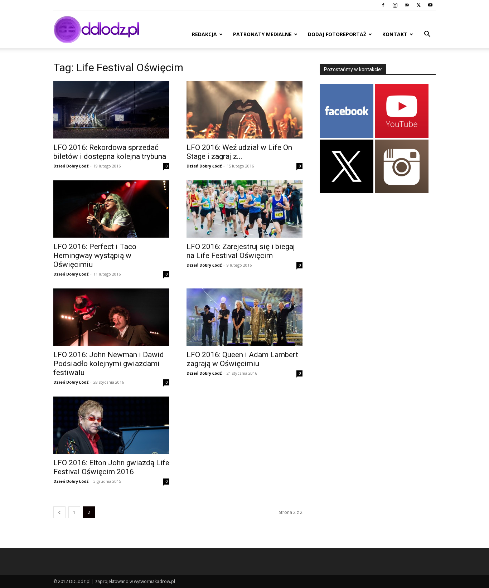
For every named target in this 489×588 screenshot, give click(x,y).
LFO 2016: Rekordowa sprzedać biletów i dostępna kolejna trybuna (109, 152)
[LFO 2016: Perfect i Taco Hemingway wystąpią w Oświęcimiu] (111, 209)
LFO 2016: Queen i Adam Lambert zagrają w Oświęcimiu (242, 359)
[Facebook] (383, 5)
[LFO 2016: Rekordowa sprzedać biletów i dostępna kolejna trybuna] (111, 110)
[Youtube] (430, 5)
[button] (427, 34)
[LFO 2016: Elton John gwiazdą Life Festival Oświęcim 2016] (111, 425)
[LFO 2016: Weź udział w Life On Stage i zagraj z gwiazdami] (244, 110)
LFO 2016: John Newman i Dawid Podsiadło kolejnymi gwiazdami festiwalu (108, 363)
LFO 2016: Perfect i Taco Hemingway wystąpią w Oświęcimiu (94, 255)
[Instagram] (394, 5)
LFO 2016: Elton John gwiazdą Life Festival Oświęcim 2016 (111, 467)
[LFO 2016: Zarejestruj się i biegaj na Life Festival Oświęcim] (244, 209)
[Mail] (406, 5)
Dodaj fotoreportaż (337, 34)
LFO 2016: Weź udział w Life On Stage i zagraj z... (239, 152)
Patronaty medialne (262, 34)
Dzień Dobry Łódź (70, 166)
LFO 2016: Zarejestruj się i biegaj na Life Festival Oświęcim (241, 251)
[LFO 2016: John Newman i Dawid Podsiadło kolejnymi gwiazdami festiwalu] (111, 317)
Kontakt (394, 34)
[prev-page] (59, 512)
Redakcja (204, 34)
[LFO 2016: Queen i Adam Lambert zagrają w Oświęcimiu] (244, 317)
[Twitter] (418, 5)
